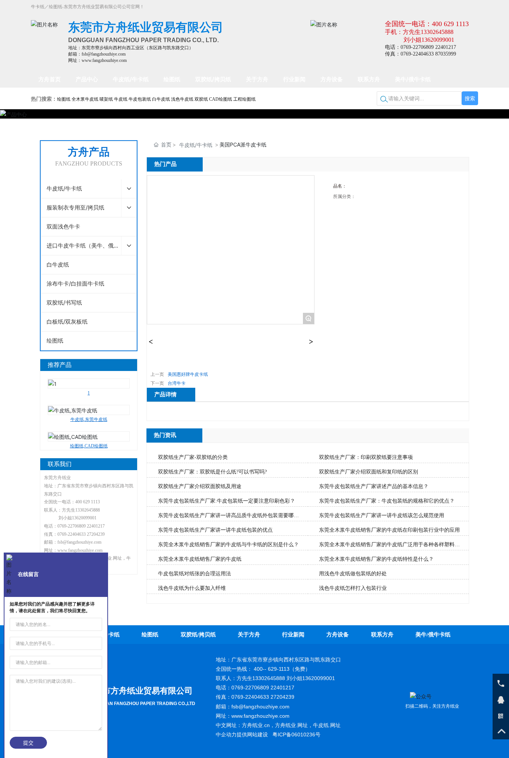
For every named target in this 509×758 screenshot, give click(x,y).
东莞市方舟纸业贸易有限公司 (139, 690)
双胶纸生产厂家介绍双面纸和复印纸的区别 (368, 472)
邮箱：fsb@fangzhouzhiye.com (97, 54)
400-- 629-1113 (272, 669)
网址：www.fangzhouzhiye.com (97, 60)
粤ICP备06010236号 (296, 734)
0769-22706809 (71, 526)
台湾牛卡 (177, 383)
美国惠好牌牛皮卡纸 (188, 374)
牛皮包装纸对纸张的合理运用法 (194, 573)
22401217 (96, 526)
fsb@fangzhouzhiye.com (79, 542)
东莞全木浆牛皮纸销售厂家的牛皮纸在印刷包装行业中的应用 (389, 530)
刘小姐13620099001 (429, 40)
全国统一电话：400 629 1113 (427, 24)
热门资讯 (165, 435)
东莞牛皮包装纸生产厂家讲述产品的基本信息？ (374, 486)
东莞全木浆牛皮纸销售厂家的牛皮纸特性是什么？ (376, 559)
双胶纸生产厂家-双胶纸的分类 (193, 457)
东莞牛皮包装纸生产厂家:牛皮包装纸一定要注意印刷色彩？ (226, 501)
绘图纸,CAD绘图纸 (89, 426)
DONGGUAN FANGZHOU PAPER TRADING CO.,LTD (140, 703)
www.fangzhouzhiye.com (79, 550)
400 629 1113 (87, 501)
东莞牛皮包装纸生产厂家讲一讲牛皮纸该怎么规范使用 (381, 515)
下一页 (157, 383)
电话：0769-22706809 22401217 (420, 47)
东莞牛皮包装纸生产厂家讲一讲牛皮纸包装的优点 (215, 530)
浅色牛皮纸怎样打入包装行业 (353, 588)
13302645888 (87, 510)
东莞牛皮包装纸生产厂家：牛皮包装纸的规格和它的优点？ (387, 501)
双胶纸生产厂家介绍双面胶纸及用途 (199, 486)
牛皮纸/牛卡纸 (195, 145)
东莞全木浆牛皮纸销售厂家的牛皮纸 (199, 559)
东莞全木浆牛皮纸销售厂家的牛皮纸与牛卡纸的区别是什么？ (228, 544)
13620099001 (84, 517)
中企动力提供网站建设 (242, 734)
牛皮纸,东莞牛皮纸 (88, 399)
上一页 (157, 374)
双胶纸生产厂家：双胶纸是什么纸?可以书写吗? (212, 472)
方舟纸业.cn (256, 725)
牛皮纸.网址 (327, 725)
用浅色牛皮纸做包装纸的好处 (353, 573)
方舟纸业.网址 (291, 725)
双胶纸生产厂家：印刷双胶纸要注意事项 (366, 457)
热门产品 (165, 164)
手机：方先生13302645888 (419, 32)
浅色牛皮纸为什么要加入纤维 (192, 588)
